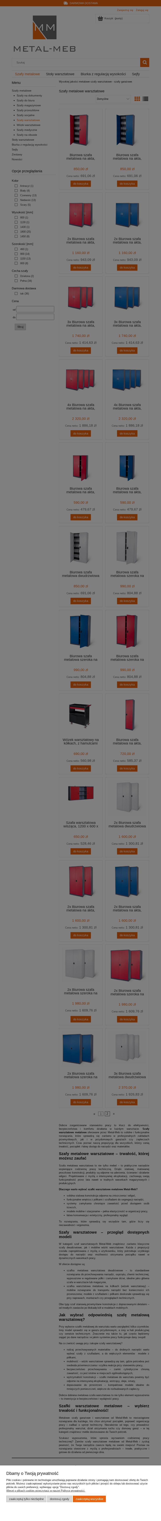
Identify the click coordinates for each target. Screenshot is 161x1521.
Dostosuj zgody (59, 1499)
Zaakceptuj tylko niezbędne (26, 1499)
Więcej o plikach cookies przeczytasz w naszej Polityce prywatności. (45, 1490)
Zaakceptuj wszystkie (89, 1499)
